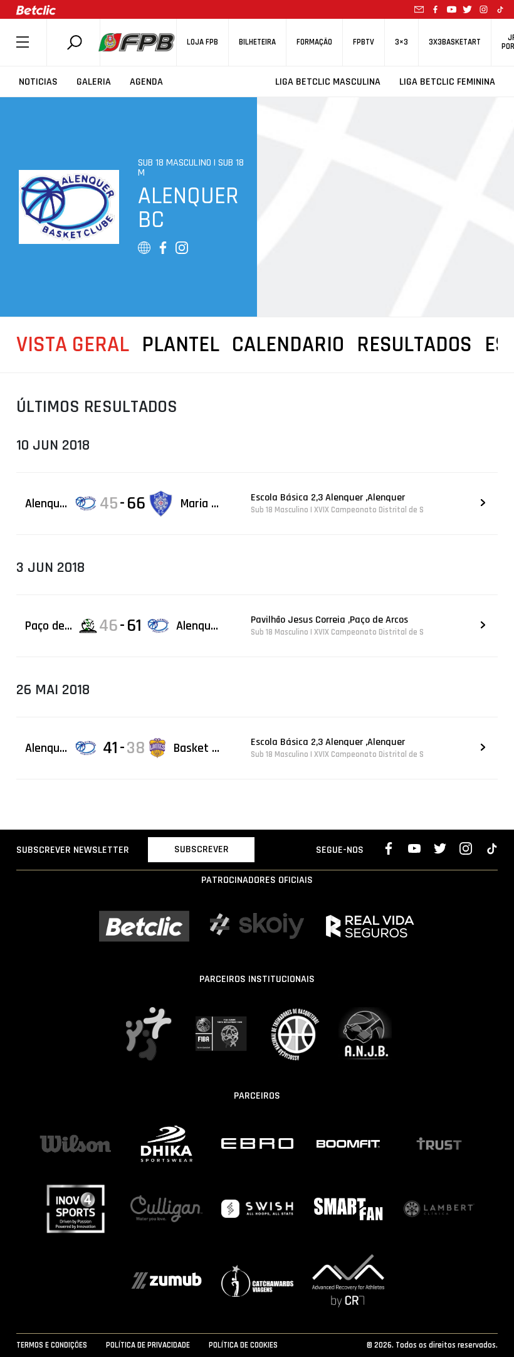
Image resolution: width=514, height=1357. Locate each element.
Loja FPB (202, 42)
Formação (314, 42)
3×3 (401, 42)
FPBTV (363, 42)
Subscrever (201, 849)
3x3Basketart (455, 42)
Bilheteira (257, 42)
